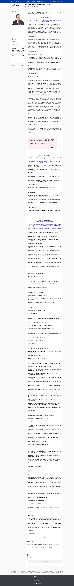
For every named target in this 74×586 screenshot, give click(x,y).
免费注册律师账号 (56, 1)
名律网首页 (29, 1)
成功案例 (37, 6)
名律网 (17, 5)
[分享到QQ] (55, 12)
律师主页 (25, 6)
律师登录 (17, 1)
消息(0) (61, 1)
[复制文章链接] (60, 12)
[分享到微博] (52, 12)
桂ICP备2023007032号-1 (37, 577)
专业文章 (42, 1)
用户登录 (12, 1)
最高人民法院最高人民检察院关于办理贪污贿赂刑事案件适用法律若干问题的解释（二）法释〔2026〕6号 (43, 544)
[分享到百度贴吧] (59, 12)
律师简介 (29, 6)
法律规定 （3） (14, 44)
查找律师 (38, 1)
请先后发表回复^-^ (45, 561)
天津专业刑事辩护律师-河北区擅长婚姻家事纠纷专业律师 (37, 4)
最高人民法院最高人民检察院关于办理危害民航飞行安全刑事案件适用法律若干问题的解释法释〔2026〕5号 (43, 547)
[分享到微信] (54, 12)
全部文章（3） (14, 41)
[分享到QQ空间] (57, 12)
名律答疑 (33, 1)
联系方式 (33, 6)
